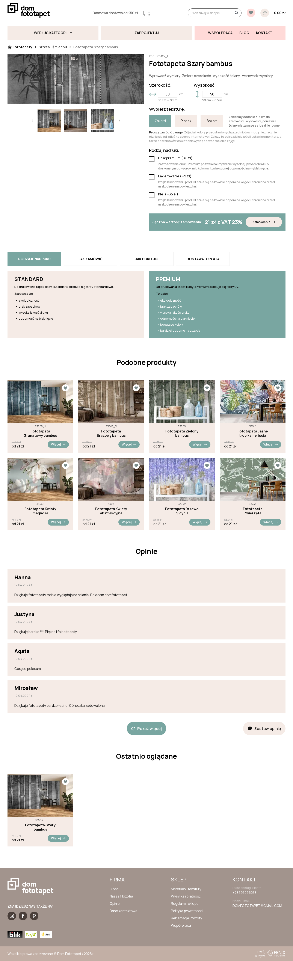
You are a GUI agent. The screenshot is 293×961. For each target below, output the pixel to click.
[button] (32, 120)
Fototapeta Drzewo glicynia (182, 511)
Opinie (115, 903)
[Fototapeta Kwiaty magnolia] (40, 479)
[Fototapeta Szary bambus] (40, 795)
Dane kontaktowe (123, 910)
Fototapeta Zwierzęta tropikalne (253, 511)
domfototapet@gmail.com (257, 905)
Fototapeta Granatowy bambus (40, 433)
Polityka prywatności (187, 910)
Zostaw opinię (267, 728)
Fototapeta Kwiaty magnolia (40, 511)
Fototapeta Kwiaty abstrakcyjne (111, 511)
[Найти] (236, 13)
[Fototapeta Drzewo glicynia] (182, 479)
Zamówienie (261, 222)
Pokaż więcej (149, 728)
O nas (114, 889)
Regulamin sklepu (184, 903)
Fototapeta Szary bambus (40, 827)
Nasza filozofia (121, 896)
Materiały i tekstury (186, 889)
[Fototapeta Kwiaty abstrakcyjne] (111, 479)
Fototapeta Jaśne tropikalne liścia (252, 433)
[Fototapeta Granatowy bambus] (40, 401)
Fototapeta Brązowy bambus (111, 433)
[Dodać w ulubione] (65, 387)
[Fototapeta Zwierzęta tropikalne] (252, 479)
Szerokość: (160, 85)
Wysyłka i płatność (186, 896)
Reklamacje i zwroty (186, 918)
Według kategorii (50, 32)
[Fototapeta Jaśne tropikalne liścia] (252, 401)
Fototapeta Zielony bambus (181, 433)
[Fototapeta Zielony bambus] (182, 401)
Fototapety (22, 47)
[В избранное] (251, 13)
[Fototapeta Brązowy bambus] (111, 401)
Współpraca (181, 925)
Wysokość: (205, 85)
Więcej (56, 444)
